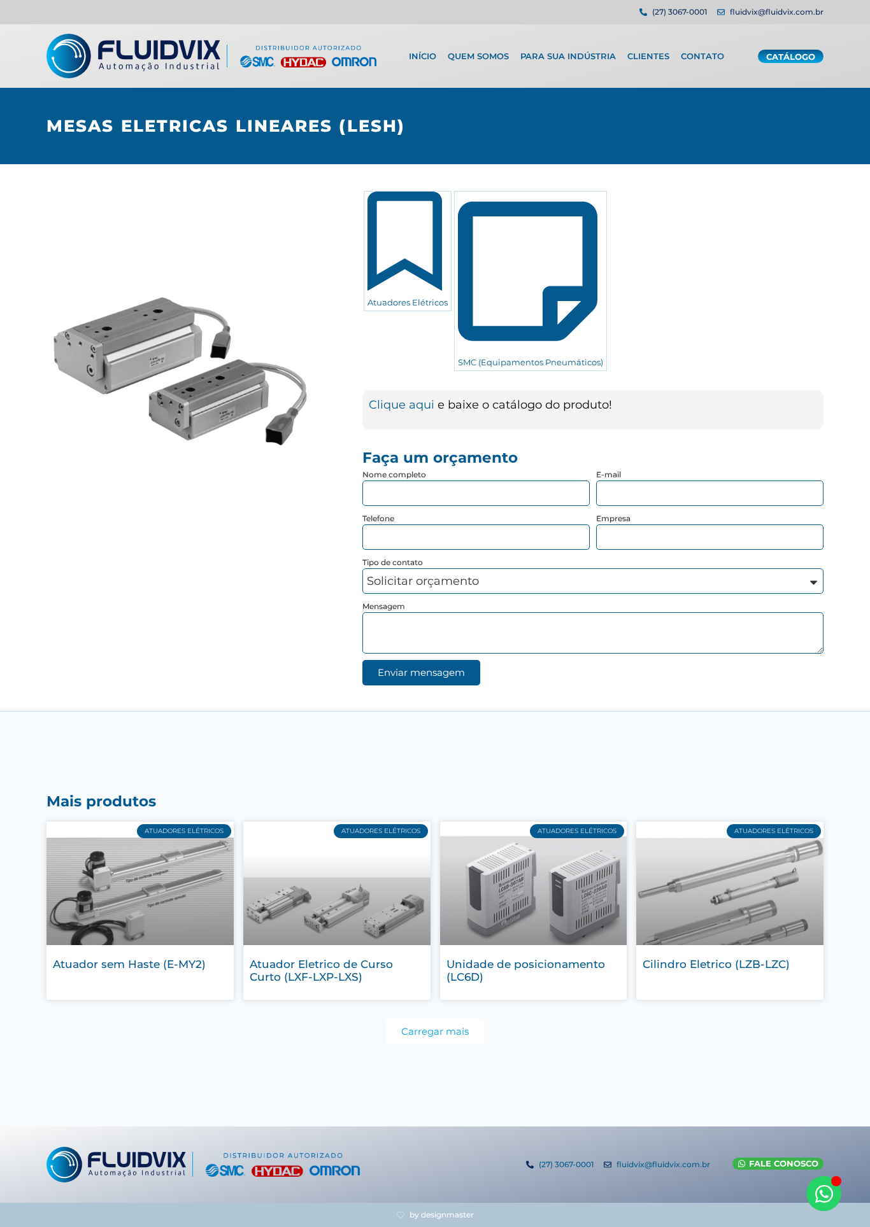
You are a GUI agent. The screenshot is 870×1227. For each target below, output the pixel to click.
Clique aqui (403, 405)
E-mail (608, 474)
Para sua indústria (568, 56)
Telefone (378, 518)
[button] (435, 1031)
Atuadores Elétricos (407, 302)
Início (422, 56)
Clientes (648, 56)
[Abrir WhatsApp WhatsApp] (823, 1193)
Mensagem (383, 606)
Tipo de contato (392, 562)
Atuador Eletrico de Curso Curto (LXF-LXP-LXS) (321, 970)
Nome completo (394, 474)
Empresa (613, 518)
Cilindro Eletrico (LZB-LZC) (716, 964)
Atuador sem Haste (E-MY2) (129, 964)
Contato (702, 56)
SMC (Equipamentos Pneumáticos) (530, 362)
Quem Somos (478, 56)
